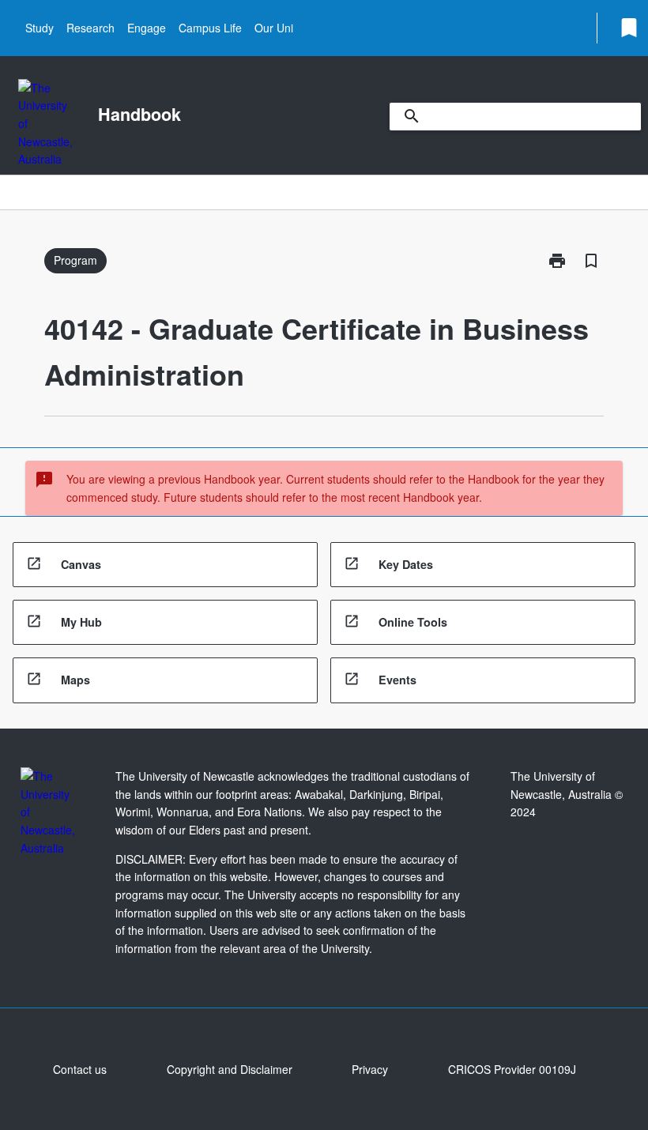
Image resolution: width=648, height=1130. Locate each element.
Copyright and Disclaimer (229, 1069)
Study (39, 28)
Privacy (370, 1069)
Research (90, 28)
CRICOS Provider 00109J (512, 1069)
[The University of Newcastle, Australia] (45, 123)
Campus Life (210, 28)
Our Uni (273, 28)
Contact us (80, 1069)
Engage (146, 28)
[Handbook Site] (48, 812)
